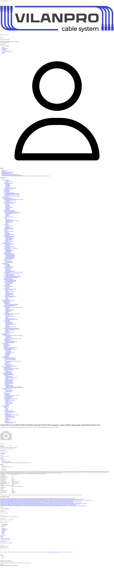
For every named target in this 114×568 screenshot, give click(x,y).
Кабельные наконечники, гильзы (9, 374)
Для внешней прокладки (9, 188)
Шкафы (7, 229)
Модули (7, 240)
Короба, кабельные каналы (10, 342)
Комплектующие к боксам (10, 250)
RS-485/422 (7, 195)
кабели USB (7, 214)
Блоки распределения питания (8, 267)
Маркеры (5, 406)
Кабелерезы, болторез (9, 323)
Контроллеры (8, 362)
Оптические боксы (7, 248)
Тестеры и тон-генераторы (10, 332)
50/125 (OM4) (8, 185)
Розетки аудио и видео (9, 403)
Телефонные (7, 208)
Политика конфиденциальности (5, 538)
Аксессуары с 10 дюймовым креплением (10, 296)
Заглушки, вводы (8, 401)
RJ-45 (6, 223)
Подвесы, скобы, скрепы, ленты (10, 411)
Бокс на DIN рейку (8, 249)
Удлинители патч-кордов (9, 213)
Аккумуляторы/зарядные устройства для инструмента (14, 307)
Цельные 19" (8, 227)
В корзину (2, 446)
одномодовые (8, 244)
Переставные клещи (9, 321)
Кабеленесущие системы (6, 334)
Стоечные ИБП (8, 350)
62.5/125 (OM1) (8, 186)
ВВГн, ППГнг (8, 190)
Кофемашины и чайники (7, 301)
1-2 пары (7, 180)
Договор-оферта (2, 541)
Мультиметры (8, 331)
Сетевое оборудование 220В (8, 380)
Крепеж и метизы (6, 407)
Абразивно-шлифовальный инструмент (12, 319)
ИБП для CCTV (6, 345)
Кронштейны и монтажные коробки (11, 365)
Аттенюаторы (8, 247)
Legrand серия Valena (9, 391)
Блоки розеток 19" (8, 270)
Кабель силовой (6, 189)
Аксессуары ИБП (8, 351)
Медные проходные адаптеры (10, 211)
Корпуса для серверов (9, 289)
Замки (7, 363)
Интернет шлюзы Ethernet (10, 369)
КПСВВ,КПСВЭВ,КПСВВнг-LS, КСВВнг (12, 193)
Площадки (7, 418)
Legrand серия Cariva (9, 390)
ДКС (4, 392)
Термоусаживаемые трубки (10, 416)
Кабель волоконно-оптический (8, 183)
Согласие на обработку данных (5, 539)
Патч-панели (6, 224)
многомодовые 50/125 (9, 261)
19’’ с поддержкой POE (9, 225)
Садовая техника (6, 302)
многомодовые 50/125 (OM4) (10, 257)
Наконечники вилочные (9, 376)
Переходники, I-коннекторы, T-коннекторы (12, 220)
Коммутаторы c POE (9, 371)
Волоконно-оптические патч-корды (9, 253)
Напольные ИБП (8, 349)
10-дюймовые (8, 264)
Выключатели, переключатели (10, 400)
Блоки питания (6, 344)
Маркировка (6, 421)
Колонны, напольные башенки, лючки (11, 341)
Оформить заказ (15, 565)
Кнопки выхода (8, 361)
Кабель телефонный (7, 191)
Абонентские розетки (7, 252)
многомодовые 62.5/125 (9, 262)
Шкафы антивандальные (7, 278)
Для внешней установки (9, 231)
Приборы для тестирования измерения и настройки (12, 328)
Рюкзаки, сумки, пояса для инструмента (12, 304)
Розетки (5, 230)
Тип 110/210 (7, 232)
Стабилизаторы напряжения (8, 348)
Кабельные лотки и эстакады (8, 339)
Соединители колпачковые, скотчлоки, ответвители (13, 386)
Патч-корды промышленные (10, 238)
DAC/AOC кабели (8, 259)
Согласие (80, 567)
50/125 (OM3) (8, 184)
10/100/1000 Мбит (8, 372)
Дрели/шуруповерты (9, 310)
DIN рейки (7, 384)
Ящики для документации (10, 293)
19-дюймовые (8, 265)
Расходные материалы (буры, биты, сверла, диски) (11, 313)
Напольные (7, 287)
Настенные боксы (8, 251)
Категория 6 (7, 205)
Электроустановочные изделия (7, 388)
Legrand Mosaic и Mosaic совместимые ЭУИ (10, 398)
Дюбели (7, 409)
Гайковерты (7, 308)
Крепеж (7, 290)
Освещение (7, 292)
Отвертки (7, 312)
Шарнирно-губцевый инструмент (11, 326)
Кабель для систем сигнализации (9, 192)
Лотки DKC (7, 340)
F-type (7, 218)
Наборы (7, 375)
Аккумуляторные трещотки (10, 309)
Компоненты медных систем (6, 197)
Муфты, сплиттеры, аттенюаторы (9, 246)
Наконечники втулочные (9, 379)
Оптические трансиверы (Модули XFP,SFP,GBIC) (11, 368)
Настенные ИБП (8, 353)
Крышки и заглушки (9, 239)
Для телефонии (8, 233)
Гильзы (7, 378)
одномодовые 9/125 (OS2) (10, 254)
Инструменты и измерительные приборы (8, 300)
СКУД (5, 360)
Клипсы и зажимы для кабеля (10, 417)
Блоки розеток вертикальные (10, 271)
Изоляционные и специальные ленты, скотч (12, 414)
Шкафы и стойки (4, 263)
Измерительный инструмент (10, 329)
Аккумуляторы (6, 356)
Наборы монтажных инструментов (11, 324)
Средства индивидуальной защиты (9, 305)
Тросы (7, 413)
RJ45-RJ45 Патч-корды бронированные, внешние (13, 212)
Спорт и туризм (4, 333)
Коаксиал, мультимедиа (9, 207)
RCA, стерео (8, 219)
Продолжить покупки (3, 565)
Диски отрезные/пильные (9, 316)
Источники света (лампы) (10, 383)
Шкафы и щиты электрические (8, 279)
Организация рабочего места (8, 198)
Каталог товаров (3, 177)
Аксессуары (7, 337)
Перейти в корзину (10, 565)
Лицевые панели (8, 200)
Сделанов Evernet (1, 536)
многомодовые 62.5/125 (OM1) (10, 255)
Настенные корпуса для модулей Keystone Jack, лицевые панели (13, 199)
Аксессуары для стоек (9, 282)
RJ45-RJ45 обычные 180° (9, 216)
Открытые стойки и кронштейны (9, 281)
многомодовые (8, 245)
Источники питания (5, 343)
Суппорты (7, 404)
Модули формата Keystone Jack (8, 203)
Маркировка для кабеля (9, 422)
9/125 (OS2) (7, 187)
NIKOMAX (7, 235)
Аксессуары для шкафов (9, 266)
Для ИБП (7, 330)
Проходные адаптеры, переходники (9, 210)
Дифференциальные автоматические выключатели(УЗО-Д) (15, 387)
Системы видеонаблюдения (8, 364)
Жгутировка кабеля (9, 419)
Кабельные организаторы (9, 294)
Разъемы (5, 217)
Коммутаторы (6, 370)
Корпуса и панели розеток (10, 241)
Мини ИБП (7, 354)
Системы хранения (7, 303)
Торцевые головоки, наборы (10, 318)
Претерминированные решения (9, 234)
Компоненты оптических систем (7, 243)
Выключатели (8, 394)
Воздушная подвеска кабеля (8, 410)
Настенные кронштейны (9, 283)
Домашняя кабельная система (8, 228)
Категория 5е (8, 204)
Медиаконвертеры (6, 367)
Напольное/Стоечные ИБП (10, 352)
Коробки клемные (8, 237)
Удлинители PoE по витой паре (10, 358)
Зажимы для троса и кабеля (10, 412)
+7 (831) (6, 508)
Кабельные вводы (8, 415)
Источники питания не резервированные (10, 347)
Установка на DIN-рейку (9, 236)
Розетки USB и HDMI (9, 402)
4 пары (7, 182)
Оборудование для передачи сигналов (9, 357)
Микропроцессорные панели (10, 291)
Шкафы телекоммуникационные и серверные (13, 273)
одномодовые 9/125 (9, 260)
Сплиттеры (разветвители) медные (11, 202)
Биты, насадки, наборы (9, 314)
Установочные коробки (7, 397)
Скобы (7, 408)
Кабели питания (8, 269)
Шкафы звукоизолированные (10, 275)
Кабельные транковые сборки (8, 258)
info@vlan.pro (2, 510)
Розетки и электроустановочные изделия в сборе (11, 395)
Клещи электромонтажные (10, 322)
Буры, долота (8, 315)
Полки (7, 297)
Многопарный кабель (9, 181)
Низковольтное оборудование (8, 382)
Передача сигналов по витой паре (11, 359)
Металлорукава (8, 336)
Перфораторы (8, 311)
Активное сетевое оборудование (7, 366)
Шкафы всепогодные (7, 285)
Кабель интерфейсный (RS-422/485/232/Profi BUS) (11, 194)
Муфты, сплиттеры (7, 201)
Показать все (8, 209)
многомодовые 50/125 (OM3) (10, 256)
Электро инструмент (7, 306)
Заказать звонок (2, 44)
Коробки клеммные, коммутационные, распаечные (13, 338)
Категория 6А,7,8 (8, 206)
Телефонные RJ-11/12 (9, 222)
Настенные (7, 226)
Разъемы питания (8, 221)
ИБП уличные (6, 346)
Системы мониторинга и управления (11, 277)
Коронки (7, 317)
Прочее (7, 298)
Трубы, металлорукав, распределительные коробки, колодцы (13, 335)
